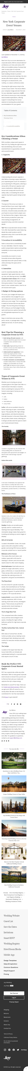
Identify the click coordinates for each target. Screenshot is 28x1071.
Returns (6, 1013)
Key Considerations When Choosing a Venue (10, 117)
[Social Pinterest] (9, 1050)
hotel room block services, (11, 687)
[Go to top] (26, 1069)
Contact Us (7, 1028)
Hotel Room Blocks (12, 949)
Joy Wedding (8, 982)
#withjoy (24, 1050)
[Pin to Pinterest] (17, 704)
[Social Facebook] (13, 1050)
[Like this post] (8, 704)
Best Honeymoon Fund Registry (13, 895)
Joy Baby (8, 985)
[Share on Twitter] (14, 704)
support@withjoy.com (15, 738)
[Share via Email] (20, 704)
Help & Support (9, 971)
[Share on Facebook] (11, 704)
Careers (6, 1021)
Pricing (6, 974)
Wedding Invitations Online (13, 901)
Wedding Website (12, 915)
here (6, 697)
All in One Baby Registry (16, 893)
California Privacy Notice (10, 1037)
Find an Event (14, 1002)
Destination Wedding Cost (13, 899)
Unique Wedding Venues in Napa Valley (14, 794)
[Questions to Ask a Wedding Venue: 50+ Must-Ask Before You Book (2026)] (14, 760)
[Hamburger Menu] (25, 6)
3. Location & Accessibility (13, 126)
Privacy (11, 1034)
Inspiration (4, 11)
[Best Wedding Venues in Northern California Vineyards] (14, 874)
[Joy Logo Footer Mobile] (14, 1058)
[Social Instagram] (5, 1050)
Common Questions (11, 967)
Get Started (14, 993)
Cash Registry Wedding (13, 897)
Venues (9, 11)
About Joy (7, 1024)
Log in (14, 997)
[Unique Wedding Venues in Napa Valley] (14, 783)
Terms (5, 1034)
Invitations (8, 932)
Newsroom (7, 1017)
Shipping (6, 1009)
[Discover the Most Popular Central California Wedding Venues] (14, 851)
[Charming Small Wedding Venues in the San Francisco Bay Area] (14, 828)
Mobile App (9, 954)
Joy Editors (10, 29)
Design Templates (10, 960)
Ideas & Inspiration (10, 964)
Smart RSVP (9, 938)
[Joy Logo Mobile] (5, 7)
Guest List (8, 921)
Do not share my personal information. (11, 1041)
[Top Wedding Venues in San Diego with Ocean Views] (14, 805)
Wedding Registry (12, 943)
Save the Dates (10, 926)
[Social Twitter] (18, 1050)
